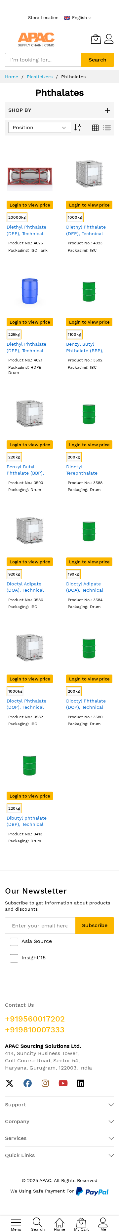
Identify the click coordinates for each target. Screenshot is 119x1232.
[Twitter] (10, 1083)
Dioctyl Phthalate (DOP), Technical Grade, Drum (86, 707)
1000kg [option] (75, 217)
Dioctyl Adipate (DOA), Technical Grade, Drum (84, 590)
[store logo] (36, 39)
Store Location (43, 17)
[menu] (16, 1222)
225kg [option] (14, 334)
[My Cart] (96, 39)
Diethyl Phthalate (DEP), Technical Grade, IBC (86, 233)
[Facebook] (27, 1083)
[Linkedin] (81, 1083)
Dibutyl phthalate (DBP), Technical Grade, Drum (27, 824)
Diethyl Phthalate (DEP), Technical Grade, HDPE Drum (28, 350)
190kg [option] (73, 574)
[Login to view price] (30, 199)
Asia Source (36, 941)
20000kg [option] (17, 217)
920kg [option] (14, 574)
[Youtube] (63, 1083)
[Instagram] (45, 1083)
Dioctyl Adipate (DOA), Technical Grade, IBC (25, 590)
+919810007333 (34, 1029)
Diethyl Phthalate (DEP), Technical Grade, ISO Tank (26, 233)
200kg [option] (74, 457)
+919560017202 (35, 1018)
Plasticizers (40, 76)
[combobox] (43, 60)
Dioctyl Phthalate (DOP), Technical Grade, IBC (26, 707)
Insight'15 (33, 957)
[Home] (59, 1219)
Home (12, 76)
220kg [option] (14, 457)
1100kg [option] (74, 334)
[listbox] (30, 218)
